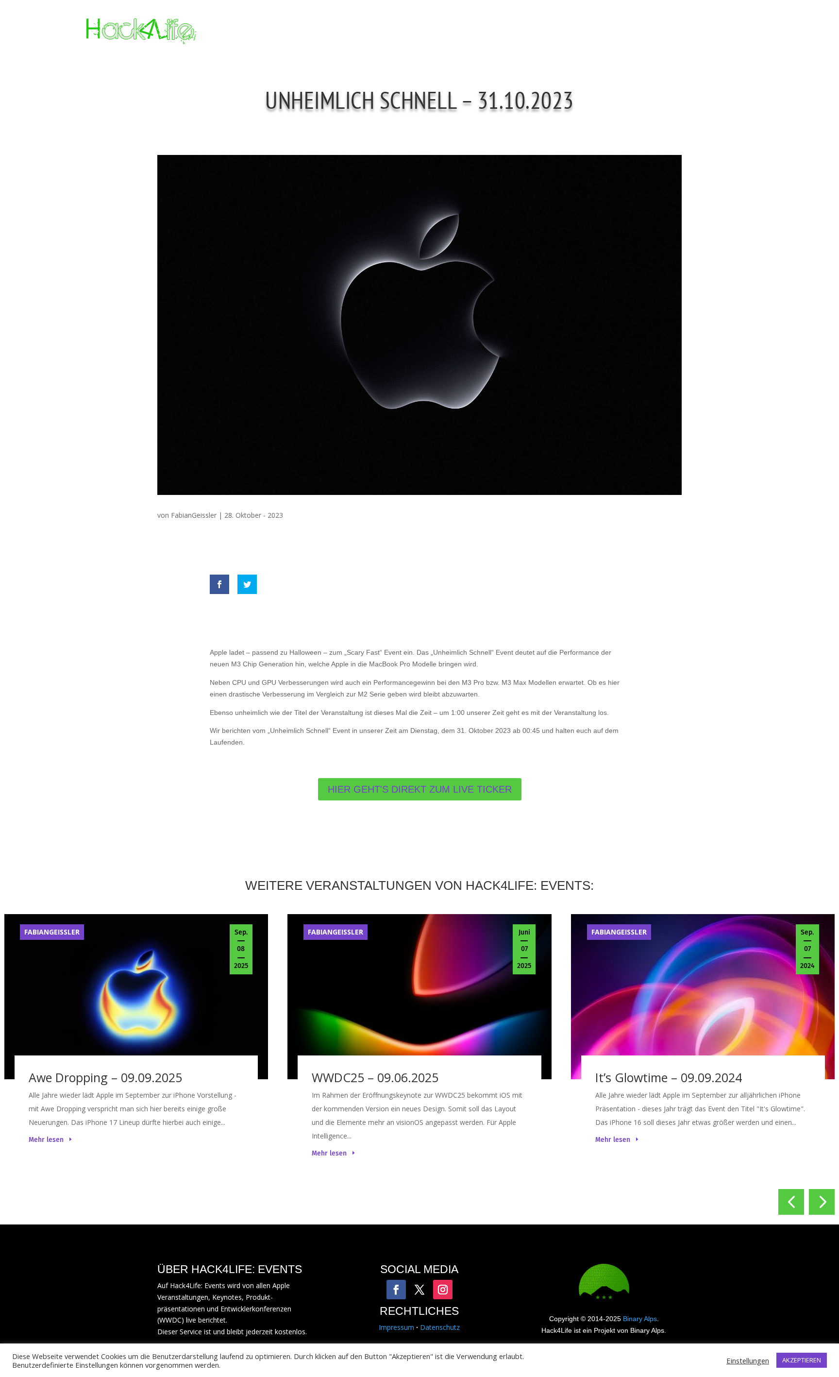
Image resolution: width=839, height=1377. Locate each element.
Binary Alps (640, 1319)
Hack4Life (562, 31)
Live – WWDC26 (494, 31)
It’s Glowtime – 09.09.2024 (668, 1077)
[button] (791, 1202)
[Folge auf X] (419, 1289)
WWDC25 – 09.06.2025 (375, 1077)
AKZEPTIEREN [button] (801, 1360)
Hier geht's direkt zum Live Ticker (420, 789)
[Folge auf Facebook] (396, 1289)
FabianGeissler (194, 515)
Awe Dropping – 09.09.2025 (105, 1077)
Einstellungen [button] (747, 1360)
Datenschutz (440, 1327)
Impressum (396, 1327)
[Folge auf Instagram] (443, 1289)
